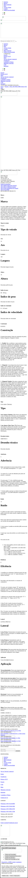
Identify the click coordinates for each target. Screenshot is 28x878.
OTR (2, 82)
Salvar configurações (15, 875)
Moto (2, 75)
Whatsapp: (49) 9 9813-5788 (8, 811)
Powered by (11, 862)
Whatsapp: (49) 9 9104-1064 (8, 806)
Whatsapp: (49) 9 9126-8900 (8, 803)
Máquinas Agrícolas (5, 81)
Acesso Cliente (7, 7)
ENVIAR (18, 751)
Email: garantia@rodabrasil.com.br (9, 822)
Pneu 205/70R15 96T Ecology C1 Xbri (10, 738)
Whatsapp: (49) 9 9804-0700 (8, 809)
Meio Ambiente (7, 4)
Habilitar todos (5, 875)
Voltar (2, 89)
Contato (6, 8)
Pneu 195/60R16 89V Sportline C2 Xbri (11, 741)
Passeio (2, 72)
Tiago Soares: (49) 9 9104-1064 (8, 187)
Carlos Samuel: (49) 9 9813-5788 (9, 186)
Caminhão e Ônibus (5, 79)
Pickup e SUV (4, 74)
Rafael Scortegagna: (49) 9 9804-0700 (5, 185)
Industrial (3, 83)
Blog (5, 6)
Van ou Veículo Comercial (7, 77)
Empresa (6, 2)
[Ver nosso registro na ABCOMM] (5, 835)
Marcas (5, 3)
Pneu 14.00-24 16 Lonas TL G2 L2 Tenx (11, 730)
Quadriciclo (3, 78)
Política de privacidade (9, 10)
